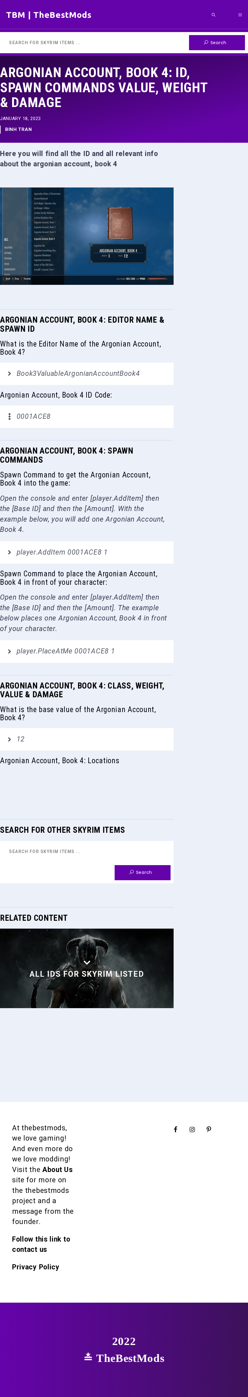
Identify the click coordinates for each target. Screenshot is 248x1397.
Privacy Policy (36, 1267)
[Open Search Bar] (213, 14)
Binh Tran (18, 129)
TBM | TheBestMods (49, 14)
